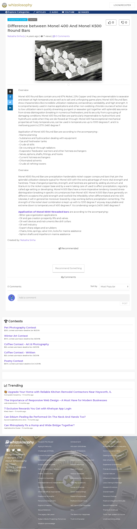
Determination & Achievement (82, 460)
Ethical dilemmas (77, 464)
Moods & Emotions (110, 487)
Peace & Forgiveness (78, 496)
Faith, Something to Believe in (49, 469)
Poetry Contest (13, 361)
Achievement (76, 442)
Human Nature (109, 474)
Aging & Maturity (45, 446)
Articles (41, 12)
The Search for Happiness (80, 514)
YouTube (69, 12)
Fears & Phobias (77, 469)
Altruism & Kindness (78, 446)
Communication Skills (111, 451)
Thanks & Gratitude (110, 510)
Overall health (108, 492)
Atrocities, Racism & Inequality (114, 446)
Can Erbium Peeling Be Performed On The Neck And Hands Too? (45, 416)
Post (124, 303)
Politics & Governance (79, 501)
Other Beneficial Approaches (49, 492)
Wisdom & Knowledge (46, 523)
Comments (63, 36)
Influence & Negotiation (112, 478)
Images (85, 12)
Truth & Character (78, 519)
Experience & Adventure (112, 464)
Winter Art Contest (16, 335)
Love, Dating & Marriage (112, 483)
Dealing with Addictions (112, 455)
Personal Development (47, 501)
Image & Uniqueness (46, 478)
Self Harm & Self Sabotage (80, 505)
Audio (55, 12)
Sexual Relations (44, 510)
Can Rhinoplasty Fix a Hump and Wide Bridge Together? (39, 425)
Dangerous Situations (79, 455)
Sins (72, 510)
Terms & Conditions (15, 467)
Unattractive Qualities (111, 519)
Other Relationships (78, 492)
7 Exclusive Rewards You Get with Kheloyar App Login (37, 408)
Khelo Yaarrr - (9, 411)
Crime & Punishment (46, 455)
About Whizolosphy (16, 461)
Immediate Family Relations (81, 478)
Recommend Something (68, 268)
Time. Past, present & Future (114, 514)
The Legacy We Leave (46, 514)
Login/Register (122, 5)
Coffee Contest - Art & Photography (26, 344)
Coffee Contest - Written (19, 352)
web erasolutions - (11, 403)
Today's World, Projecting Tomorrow (52, 519)
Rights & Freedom (45, 505)
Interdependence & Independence (50, 483)
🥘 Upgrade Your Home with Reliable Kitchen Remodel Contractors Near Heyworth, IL (58, 391)
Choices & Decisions (78, 451)
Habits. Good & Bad (45, 474)
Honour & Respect (77, 474)
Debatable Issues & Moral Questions (51, 460)
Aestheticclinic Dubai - (13, 428)
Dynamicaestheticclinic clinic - (16, 420)
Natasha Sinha (15, 36)
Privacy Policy (12, 470)
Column (32, 20)
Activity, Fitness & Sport (112, 442)
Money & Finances (77, 487)
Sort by (94, 286)
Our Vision (10, 464)
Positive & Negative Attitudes (114, 501)
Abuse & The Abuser (45, 442)
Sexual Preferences (110, 505)
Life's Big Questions (78, 483)
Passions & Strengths (46, 496)
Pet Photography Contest (20, 327)
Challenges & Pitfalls (46, 451)
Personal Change (109, 496)
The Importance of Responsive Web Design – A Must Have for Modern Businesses (55, 400)
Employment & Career (17, 20)
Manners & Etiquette (46, 487)
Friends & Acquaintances (112, 469)
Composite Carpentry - (13, 395)
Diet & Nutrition (109, 460)
